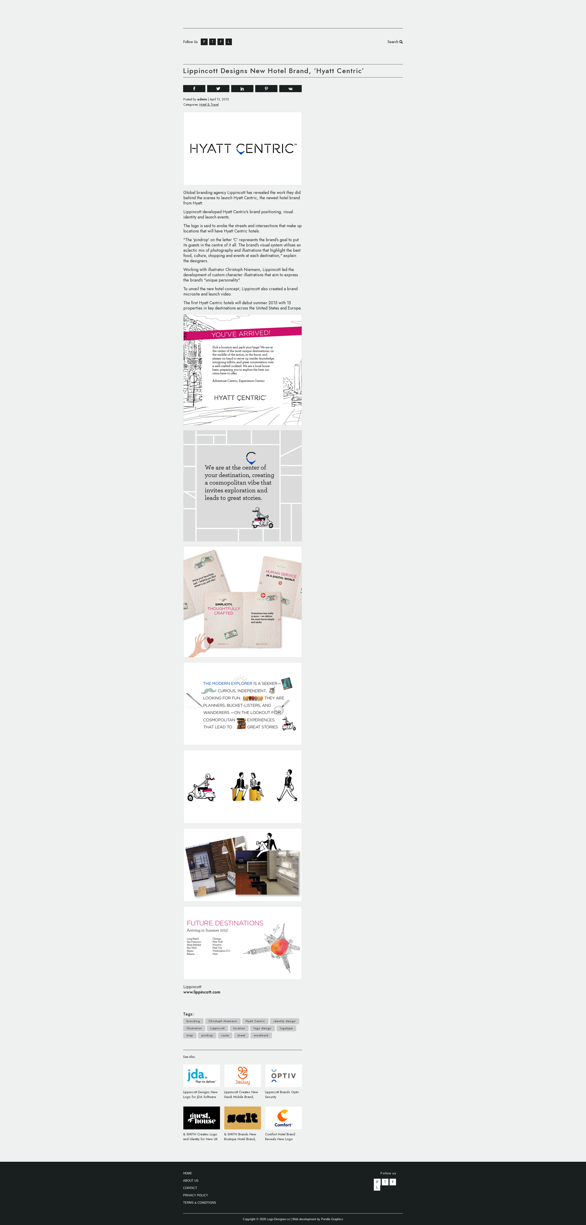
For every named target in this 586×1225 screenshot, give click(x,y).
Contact (190, 1188)
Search (393, 41)
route (225, 1035)
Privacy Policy (195, 1195)
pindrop (207, 1035)
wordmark (261, 1035)
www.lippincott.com (201, 992)
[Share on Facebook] (194, 88)
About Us (190, 1180)
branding (193, 1021)
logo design (262, 1028)
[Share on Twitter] (218, 88)
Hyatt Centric (255, 1021)
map (190, 1035)
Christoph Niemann (223, 1021)
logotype (286, 1028)
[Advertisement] (368, 151)
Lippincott (217, 1028)
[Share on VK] (290, 88)
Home (187, 1173)
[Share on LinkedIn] (242, 88)
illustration (194, 1028)
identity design (285, 1021)
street (241, 1035)
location (239, 1028)
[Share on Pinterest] (266, 88)
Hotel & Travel (209, 104)
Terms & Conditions (199, 1202)
